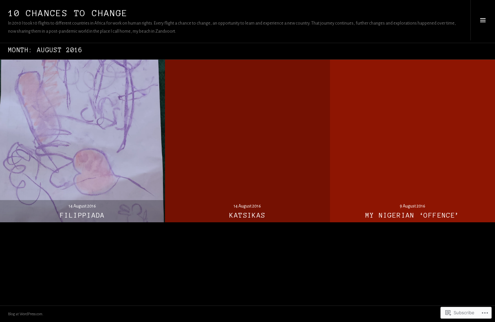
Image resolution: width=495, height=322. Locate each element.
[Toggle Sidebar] (482, 20)
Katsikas (247, 215)
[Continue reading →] (82, 139)
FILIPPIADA (82, 215)
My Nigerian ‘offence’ (412, 215)
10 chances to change (68, 13)
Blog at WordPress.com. (25, 314)
